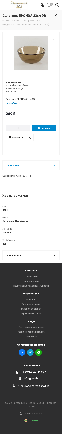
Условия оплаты (31, 304)
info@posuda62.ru (33, 378)
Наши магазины (31, 281)
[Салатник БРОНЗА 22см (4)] (31, 53)
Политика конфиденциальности (31, 285)
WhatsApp (38, 352)
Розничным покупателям (31, 331)
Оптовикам (31, 336)
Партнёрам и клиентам (31, 327)
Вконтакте (22, 352)
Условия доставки (31, 308)
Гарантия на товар (31, 313)
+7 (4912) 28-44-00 (32, 371)
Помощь (31, 299)
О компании (31, 276)
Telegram (30, 352)
